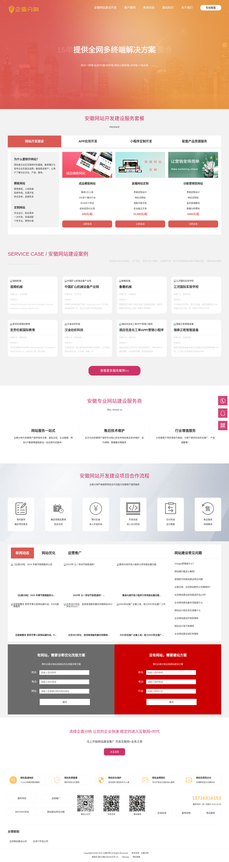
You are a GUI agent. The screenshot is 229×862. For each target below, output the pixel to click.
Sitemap (125, 857)
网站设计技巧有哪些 (184, 626)
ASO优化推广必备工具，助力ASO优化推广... (142, 635)
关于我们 (187, 7)
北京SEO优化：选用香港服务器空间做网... (89, 635)
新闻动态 (149, 7)
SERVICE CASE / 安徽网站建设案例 (48, 254)
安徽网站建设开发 (105, 7)
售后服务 (210, 813)
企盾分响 (144, 853)
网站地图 (136, 857)
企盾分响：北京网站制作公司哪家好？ (193, 587)
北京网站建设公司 (18, 841)
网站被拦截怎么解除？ (185, 571)
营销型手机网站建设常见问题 (188, 579)
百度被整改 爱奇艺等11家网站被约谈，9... (35, 635)
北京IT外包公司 (40, 841)
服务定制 (186, 813)
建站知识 (168, 7)
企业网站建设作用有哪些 (186, 618)
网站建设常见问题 (56, 812)
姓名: (34, 672)
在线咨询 (161, 813)
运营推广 (75, 553)
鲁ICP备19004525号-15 (108, 857)
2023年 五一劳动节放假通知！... (89, 595)
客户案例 (130, 7)
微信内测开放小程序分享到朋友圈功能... (141, 595)
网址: (34, 691)
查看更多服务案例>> (114, 370)
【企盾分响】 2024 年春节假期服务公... (36, 595)
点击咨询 (114, 752)
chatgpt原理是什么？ (184, 563)
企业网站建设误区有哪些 (186, 633)
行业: (141, 691)
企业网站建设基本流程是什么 (188, 602)
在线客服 (211, 7)
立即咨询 (87, 224)
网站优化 (48, 553)
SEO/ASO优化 (22, 812)
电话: (34, 681)
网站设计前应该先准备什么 (187, 610)
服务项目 (22, 798)
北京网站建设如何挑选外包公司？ (190, 595)
